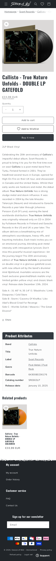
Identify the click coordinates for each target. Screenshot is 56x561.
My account (12, 472)
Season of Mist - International (24, 550)
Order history (13, 479)
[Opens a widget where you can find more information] (42, 555)
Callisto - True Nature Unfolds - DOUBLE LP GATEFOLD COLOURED (12, 438)
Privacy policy (46, 550)
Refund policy (16, 554)
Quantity (6, 103)
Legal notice (29, 554)
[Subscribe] (46, 524)
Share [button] (8, 319)
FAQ (8, 498)
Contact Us (12, 505)
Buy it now (28, 137)
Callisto (33, 344)
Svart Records (36, 359)
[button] (6, 4)
